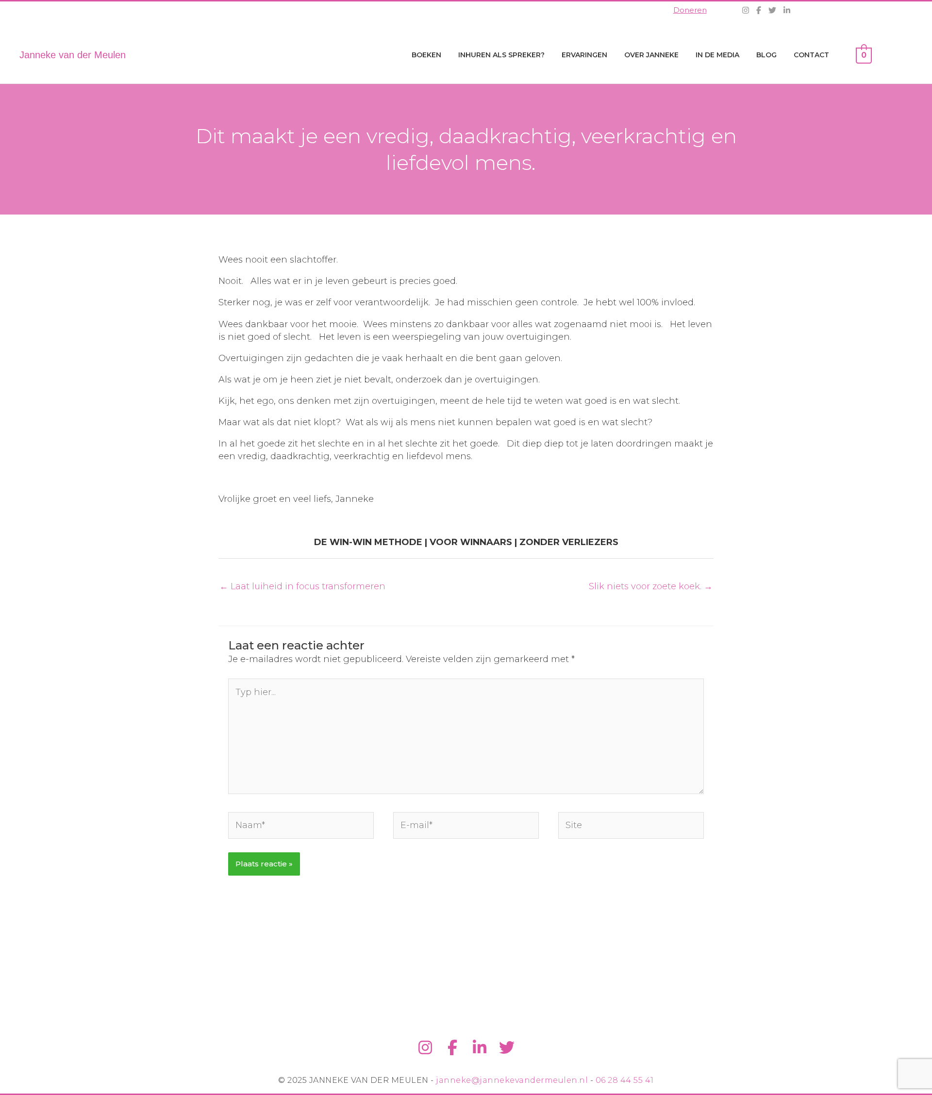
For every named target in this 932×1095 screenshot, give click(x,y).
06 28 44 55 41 (625, 1080)
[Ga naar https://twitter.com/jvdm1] (507, 1048)
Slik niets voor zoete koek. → (651, 586)
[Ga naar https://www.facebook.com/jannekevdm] (452, 1048)
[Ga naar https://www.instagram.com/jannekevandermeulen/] (425, 1048)
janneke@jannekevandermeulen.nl (512, 1080)
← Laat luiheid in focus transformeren (302, 586)
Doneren (690, 10)
